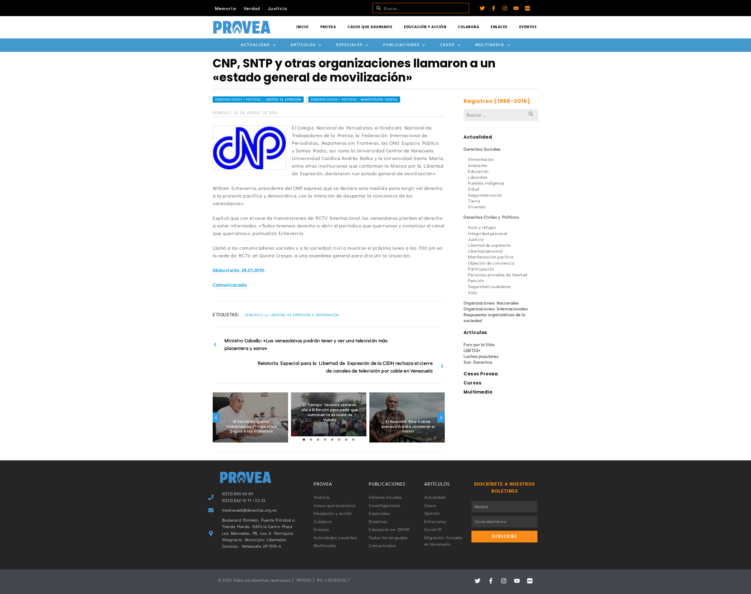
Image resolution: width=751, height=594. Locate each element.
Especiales (349, 45)
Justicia (277, 8)
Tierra (474, 201)
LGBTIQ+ (472, 350)
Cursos (472, 383)
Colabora (468, 27)
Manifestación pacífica (490, 257)
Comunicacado (230, 284)
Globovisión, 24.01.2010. (239, 270)
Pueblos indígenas (486, 183)
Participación (481, 269)
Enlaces (499, 27)
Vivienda (476, 207)
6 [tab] (339, 439)
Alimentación (481, 159)
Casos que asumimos (370, 27)
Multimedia (489, 45)
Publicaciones (401, 45)
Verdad (252, 8)
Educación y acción (425, 27)
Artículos (303, 45)
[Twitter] (482, 8)
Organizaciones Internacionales (496, 309)
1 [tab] (304, 439)
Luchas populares (481, 356)
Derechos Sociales (482, 149)
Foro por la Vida (479, 344)
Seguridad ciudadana (489, 286)
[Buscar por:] (501, 114)
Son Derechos (478, 362)
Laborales (478, 177)
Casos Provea (481, 374)
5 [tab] (332, 439)
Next (440, 418)
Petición (476, 280)
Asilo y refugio (482, 227)
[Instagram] (505, 8)
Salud (473, 189)
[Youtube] (516, 8)
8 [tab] (353, 439)
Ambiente (477, 165)
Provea (328, 27)
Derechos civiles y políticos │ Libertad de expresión (258, 99)
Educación (478, 171)
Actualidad (255, 45)
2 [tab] (311, 439)
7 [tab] (346, 439)
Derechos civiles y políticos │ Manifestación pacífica (354, 99)
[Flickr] (527, 8)
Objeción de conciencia (491, 263)
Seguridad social (484, 195)
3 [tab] (318, 439)
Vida (472, 292)
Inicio (302, 27)
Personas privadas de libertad (497, 275)
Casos (447, 45)
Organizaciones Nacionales (491, 303)
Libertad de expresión (489, 245)
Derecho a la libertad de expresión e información (292, 314)
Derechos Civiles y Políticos (491, 217)
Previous (216, 418)
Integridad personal (487, 233)
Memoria (225, 8)
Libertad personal (485, 251)
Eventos (528, 27)
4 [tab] (325, 439)
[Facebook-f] (493, 8)
